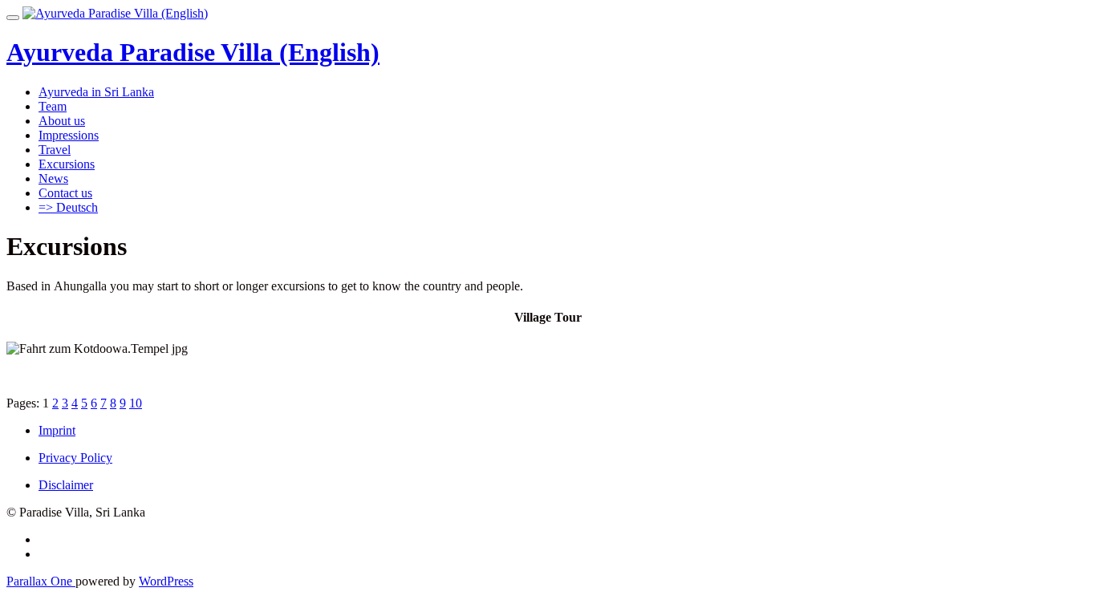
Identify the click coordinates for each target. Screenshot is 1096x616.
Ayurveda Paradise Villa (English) (193, 52)
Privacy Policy (75, 457)
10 (135, 403)
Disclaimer (66, 485)
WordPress (166, 581)
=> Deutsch (68, 207)
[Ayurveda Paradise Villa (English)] (115, 13)
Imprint (57, 430)
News (53, 178)
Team (53, 106)
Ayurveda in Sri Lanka (96, 92)
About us (62, 121)
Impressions (69, 135)
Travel (55, 149)
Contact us (65, 193)
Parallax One (40, 581)
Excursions (67, 164)
